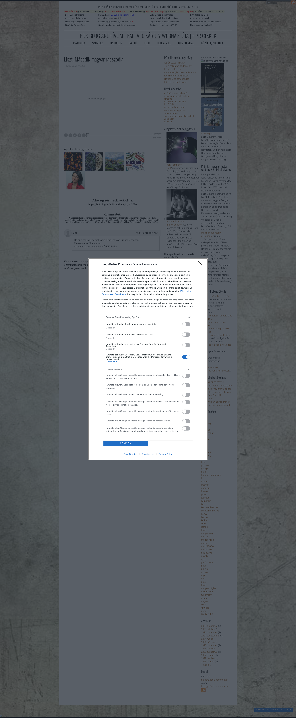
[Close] (201, 264)
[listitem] (148, 317)
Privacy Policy (165, 454)
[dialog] (148, 359)
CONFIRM (126, 443)
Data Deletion (130, 454)
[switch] (186, 324)
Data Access (148, 454)
